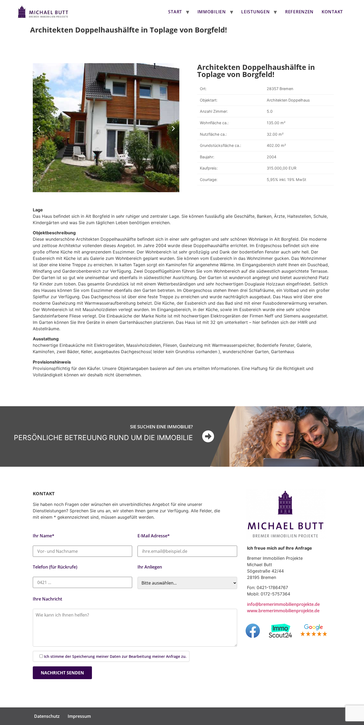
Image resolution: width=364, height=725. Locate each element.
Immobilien (211, 12)
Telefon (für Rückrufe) (55, 567)
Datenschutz (47, 716)
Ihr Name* (43, 536)
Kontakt (332, 12)
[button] (38, 128)
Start (175, 12)
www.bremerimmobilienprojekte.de (283, 611)
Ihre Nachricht (47, 599)
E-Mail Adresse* (153, 536)
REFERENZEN (299, 12)
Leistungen (255, 12)
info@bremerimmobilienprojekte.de (283, 604)
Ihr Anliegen (149, 567)
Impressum (79, 716)
